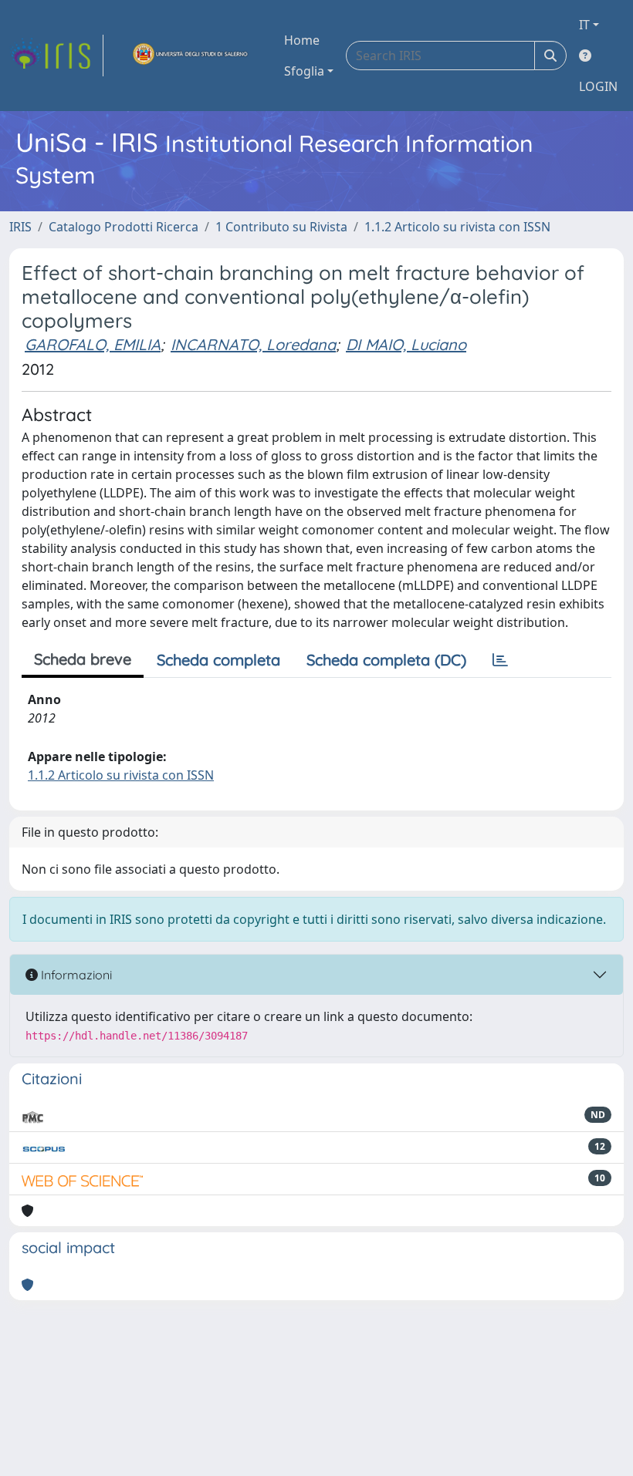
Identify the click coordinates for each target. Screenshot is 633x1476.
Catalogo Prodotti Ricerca (123, 226)
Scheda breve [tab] (82, 659)
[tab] (500, 660)
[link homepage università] (191, 55)
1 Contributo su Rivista (281, 226)
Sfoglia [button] (304, 70)
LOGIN (598, 86)
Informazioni (75, 974)
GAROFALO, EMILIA (93, 344)
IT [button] (584, 24)
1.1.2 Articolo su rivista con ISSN (457, 226)
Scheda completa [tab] (218, 659)
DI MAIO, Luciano (406, 344)
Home (302, 40)
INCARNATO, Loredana (253, 344)
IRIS (20, 226)
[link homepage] (56, 55)
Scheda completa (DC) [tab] (386, 659)
